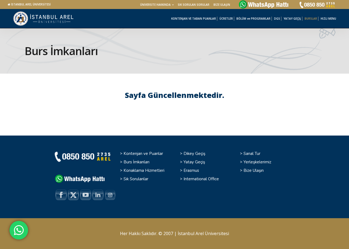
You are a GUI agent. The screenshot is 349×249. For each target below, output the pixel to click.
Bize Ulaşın (253, 170)
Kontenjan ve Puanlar (143, 153)
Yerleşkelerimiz (257, 162)
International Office (201, 179)
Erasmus (191, 170)
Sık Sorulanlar (136, 179)
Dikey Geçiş (194, 153)
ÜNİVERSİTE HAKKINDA (155, 5)
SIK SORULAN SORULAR (193, 5)
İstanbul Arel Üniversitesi (203, 233)
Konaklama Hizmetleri (144, 170)
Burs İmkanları (136, 162)
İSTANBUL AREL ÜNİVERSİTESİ (31, 4)
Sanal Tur (251, 153)
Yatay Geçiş (194, 162)
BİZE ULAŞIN (221, 5)
